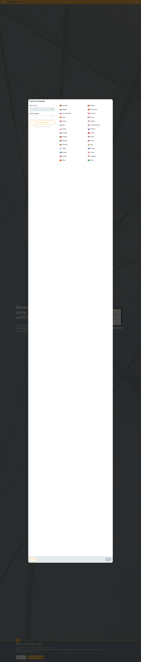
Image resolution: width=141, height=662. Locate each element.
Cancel (33, 559)
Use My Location (44, 122)
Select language (34, 113)
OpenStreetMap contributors (44, 126)
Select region (33, 105)
